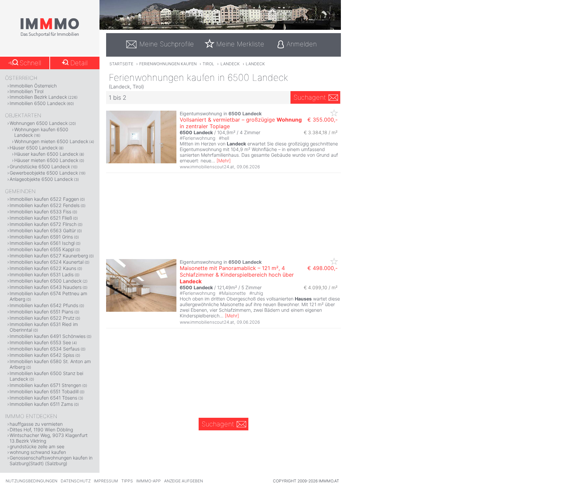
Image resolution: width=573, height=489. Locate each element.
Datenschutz (76, 480)
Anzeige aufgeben (183, 480)
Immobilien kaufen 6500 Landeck (46, 281)
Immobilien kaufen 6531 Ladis (42, 274)
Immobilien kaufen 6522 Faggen (44, 199)
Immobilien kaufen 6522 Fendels (45, 205)
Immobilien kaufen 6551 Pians (41, 311)
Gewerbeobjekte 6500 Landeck (44, 173)
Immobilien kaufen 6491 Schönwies (48, 336)
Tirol (208, 63)
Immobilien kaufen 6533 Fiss (40, 211)
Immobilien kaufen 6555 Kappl (42, 249)
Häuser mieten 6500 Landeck (46, 160)
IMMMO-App (148, 480)
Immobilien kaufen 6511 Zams (41, 404)
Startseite (121, 63)
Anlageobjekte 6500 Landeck (41, 179)
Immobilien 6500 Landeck (38, 103)
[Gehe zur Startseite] (49, 35)
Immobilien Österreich (33, 85)
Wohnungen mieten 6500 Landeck (51, 141)
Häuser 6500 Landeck (34, 147)
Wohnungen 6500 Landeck (39, 123)
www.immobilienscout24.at (207, 166)
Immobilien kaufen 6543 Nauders (46, 287)
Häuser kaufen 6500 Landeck (46, 154)
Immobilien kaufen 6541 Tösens (43, 398)
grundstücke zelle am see (37, 446)
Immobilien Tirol (26, 91)
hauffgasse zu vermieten (36, 424)
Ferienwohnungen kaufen (168, 63)
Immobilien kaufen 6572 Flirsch (43, 224)
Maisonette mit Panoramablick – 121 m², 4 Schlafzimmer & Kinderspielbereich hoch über (237, 275)
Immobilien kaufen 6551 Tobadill (44, 391)
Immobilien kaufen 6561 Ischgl (42, 243)
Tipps (127, 480)
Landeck (230, 63)
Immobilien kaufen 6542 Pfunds (44, 305)
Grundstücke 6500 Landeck (40, 166)
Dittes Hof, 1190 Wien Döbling (41, 429)
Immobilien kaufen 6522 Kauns (43, 268)
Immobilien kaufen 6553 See (40, 342)
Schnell (30, 63)
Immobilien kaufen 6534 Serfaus (45, 349)
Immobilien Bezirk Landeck (38, 97)
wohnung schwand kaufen (38, 452)
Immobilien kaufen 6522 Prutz (42, 318)
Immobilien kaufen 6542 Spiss (42, 355)
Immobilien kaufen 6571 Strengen (45, 385)
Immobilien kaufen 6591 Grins (41, 237)
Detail (79, 63)
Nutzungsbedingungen (31, 480)
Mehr (223, 160)
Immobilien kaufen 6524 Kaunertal (47, 262)
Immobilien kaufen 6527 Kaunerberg (49, 255)
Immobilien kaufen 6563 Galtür (43, 230)
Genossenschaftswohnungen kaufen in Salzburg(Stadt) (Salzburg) (51, 460)
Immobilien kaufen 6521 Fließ (41, 218)
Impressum (106, 480)
